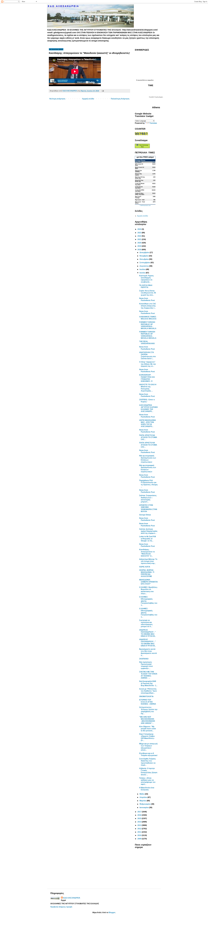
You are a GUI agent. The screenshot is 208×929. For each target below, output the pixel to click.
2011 (139, 832)
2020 (139, 243)
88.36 (153, 183)
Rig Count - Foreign (138, 197)
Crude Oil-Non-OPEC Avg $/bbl (139, 194)
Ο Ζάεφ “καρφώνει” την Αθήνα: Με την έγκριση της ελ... (147, 364)
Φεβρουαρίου (145, 804)
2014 (139, 822)
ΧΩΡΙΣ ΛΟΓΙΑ (144, 567)
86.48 (153, 186)
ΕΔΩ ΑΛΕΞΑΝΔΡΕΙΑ (71, 898)
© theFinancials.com (145, 205)
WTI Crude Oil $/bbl (139, 164)
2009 (139, 839)
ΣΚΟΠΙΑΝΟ (143, 659)
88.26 (153, 193)
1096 (154, 196)
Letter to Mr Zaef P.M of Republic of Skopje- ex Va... (147, 539)
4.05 (154, 177)
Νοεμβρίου (144, 256)
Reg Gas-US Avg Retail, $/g (140, 177)
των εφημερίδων (149, 80)
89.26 (153, 167)
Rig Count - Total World (140, 202)
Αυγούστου (144, 266)
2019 (139, 246)
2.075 (153, 173)
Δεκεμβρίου (145, 252)
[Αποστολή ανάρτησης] (102, 91)
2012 (139, 829)
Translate (153, 123)
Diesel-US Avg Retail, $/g (139, 181)
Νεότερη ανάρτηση (57, 99)
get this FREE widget (145, 157)
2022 (139, 236)
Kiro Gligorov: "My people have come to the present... (147, 729)
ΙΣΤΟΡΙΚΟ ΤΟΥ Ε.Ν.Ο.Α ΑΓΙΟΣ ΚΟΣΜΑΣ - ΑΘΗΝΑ (147, 702)
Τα (137, 80)
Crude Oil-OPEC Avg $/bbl (139, 190)
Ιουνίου (143, 273)
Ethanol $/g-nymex (138, 174)
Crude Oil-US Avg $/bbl (139, 187)
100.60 (153, 190)
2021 (139, 239)
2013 (139, 825)
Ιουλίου (143, 269)
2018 (139, 249)
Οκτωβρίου (144, 259)
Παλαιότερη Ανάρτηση (120, 99)
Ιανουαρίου (144, 807)
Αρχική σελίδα (88, 99)
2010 (139, 835)
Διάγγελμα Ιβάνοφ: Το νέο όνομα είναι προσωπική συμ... (148, 561)
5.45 (154, 180)
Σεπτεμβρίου (145, 262)
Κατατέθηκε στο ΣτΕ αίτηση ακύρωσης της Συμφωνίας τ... (147, 306)
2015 (139, 818)
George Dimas (145, 515)
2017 (139, 812)
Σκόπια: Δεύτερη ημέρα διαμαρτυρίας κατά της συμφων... (148, 531)
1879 (154, 201)
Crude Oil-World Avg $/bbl (139, 184)
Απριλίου (144, 797)
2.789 (153, 170)
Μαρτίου (143, 801)
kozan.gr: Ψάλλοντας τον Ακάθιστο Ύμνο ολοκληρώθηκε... (148, 691)
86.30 (153, 164)
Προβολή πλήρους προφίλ (61, 907)
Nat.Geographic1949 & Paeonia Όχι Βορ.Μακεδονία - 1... (148, 683)
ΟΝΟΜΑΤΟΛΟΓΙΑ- (146, 696)
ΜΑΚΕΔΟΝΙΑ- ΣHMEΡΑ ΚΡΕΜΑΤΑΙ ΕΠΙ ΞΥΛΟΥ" (148, 582)
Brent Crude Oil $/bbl (139, 168)
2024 (139, 229)
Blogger (112, 912)
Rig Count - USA (140, 199)
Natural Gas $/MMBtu (138, 171)
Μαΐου (142, 794)
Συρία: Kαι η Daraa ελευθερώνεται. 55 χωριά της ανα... (147, 293)
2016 (139, 815)
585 (154, 199)
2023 (139, 233)
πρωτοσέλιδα (141, 80)
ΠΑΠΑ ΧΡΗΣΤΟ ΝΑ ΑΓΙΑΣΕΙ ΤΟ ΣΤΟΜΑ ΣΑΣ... (148, 437)
